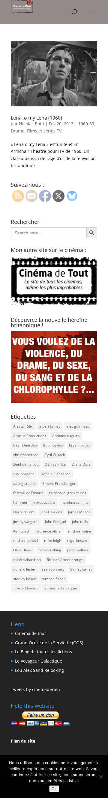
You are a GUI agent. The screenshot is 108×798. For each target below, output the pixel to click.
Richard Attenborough (65, 559)
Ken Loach (21, 531)
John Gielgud (55, 521)
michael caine (79, 531)
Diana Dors (81, 464)
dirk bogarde (23, 473)
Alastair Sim (23, 426)
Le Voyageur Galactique (38, 661)
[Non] (101, 777)
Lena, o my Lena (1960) (36, 117)
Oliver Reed (22, 550)
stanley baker (24, 578)
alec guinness (77, 426)
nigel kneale (77, 540)
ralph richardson (27, 559)
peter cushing (49, 550)
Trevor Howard (25, 588)
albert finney (49, 426)
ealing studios (24, 483)
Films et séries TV (44, 131)
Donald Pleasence (55, 473)
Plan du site (23, 741)
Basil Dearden (25, 445)
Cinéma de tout (30, 633)
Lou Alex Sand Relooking (39, 670)
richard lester (24, 569)
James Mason (79, 512)
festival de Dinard (28, 492)
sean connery (53, 569)
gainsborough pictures (67, 492)
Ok (54, 788)
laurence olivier (49, 531)
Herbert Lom (23, 512)
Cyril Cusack (54, 454)
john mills (80, 521)
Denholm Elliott (26, 464)
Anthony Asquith (66, 435)
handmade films (75, 502)
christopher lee (25, 454)
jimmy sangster (26, 521)
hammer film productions (34, 502)
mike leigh (52, 540)
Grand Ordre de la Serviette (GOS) (49, 642)
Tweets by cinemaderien (35, 689)
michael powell (25, 540)
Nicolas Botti (31, 123)
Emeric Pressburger (59, 483)
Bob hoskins (53, 445)
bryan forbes (79, 445)
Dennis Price (55, 464)
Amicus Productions (29, 435)
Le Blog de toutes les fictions (43, 651)
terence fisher (53, 578)
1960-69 (86, 123)
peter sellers (77, 550)
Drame (17, 131)
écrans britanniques (61, 588)
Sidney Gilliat (81, 569)
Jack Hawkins (51, 512)
